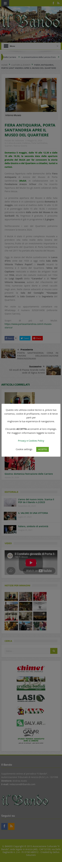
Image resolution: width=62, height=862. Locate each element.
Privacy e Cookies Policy (31, 440)
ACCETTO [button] (42, 449)
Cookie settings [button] (24, 449)
